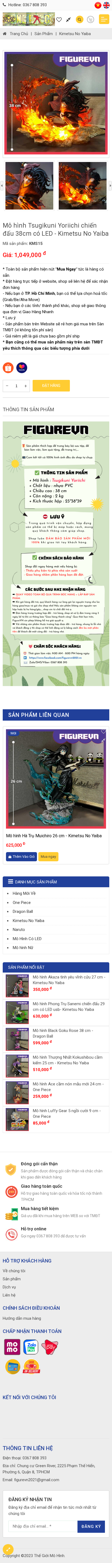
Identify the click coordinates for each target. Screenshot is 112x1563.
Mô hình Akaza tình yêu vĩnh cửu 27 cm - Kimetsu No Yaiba (69, 980)
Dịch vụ (9, 1287)
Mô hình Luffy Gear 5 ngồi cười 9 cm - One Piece (67, 1113)
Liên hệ (9, 1295)
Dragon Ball (23, 911)
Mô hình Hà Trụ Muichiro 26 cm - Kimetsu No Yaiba (54, 835)
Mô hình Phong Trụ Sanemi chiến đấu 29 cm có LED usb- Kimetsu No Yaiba (69, 1006)
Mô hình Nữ (23, 947)
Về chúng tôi (14, 1270)
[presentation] (1, 185)
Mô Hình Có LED (27, 938)
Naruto (19, 929)
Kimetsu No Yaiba (75, 33)
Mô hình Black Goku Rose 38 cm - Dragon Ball (63, 1033)
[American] (106, 7)
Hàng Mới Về (24, 893)
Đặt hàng (51, 385)
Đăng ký (91, 1526)
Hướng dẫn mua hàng (22, 1318)
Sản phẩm (44, 33)
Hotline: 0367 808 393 (27, 4)
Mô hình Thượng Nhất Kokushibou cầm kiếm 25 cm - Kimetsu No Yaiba (67, 1060)
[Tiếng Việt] (98, 7)
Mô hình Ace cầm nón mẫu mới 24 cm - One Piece (68, 1087)
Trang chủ (19, 33)
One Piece (22, 902)
